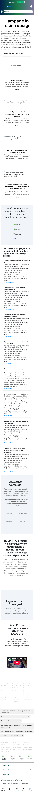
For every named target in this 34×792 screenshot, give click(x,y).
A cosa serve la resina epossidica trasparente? (15, 717)
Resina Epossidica (17, 80)
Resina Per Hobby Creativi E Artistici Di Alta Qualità (17, 686)
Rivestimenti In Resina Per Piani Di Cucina (27, 686)
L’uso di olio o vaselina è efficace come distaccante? (17, 731)
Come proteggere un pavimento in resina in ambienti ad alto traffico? (17, 726)
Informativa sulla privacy (7, 783)
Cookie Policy (16, 783)
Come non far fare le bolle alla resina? (12, 735)
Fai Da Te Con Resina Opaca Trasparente (15, 699)
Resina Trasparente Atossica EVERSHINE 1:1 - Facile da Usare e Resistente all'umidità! (17, 186)
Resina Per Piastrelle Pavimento (25, 692)
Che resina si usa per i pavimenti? (11, 721)
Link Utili (6, 770)
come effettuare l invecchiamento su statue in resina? (6, 749)
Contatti (6, 765)
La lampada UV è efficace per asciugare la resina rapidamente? (15, 712)
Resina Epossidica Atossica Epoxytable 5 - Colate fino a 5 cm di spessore (17, 114)
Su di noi (6, 774)
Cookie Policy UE (25, 783)
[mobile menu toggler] (3, 6)
